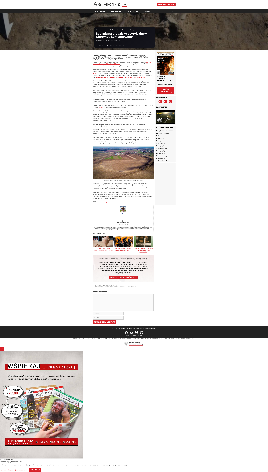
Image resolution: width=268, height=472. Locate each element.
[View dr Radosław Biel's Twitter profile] (103, 214)
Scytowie (125, 45)
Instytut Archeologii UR (111, 45)
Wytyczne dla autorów (150, 318)
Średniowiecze (160, 139)
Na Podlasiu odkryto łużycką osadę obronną (105, 275)
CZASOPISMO (100, 11)
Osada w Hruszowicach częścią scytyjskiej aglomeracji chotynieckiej (143, 240)
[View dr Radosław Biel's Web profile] (103, 219)
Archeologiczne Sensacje (163, 156)
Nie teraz (125, 459)
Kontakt (142, 318)
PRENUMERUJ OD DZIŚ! (166, 4)
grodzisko (103, 45)
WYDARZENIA (133, 11)
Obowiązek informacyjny (133, 318)
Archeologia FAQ (161, 154)
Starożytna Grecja (161, 144)
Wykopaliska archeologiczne (129, 29)
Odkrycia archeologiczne (110, 29)
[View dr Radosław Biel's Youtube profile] (103, 217)
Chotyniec (98, 45)
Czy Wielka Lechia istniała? (164, 129)
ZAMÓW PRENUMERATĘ (165, 90)
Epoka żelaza (99, 29)
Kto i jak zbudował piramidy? (164, 126)
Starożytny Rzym (161, 141)
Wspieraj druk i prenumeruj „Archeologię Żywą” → (104, 459)
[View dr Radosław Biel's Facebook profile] (103, 211)
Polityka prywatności (120, 318)
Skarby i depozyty (161, 151)
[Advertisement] (165, 180)
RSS (113, 318)
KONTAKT (147, 11)
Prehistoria (159, 131)
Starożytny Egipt (161, 146)
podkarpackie (119, 45)
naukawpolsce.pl (102, 206)
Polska (119, 29)
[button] (173, 11)
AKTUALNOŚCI (116, 11)
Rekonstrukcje (160, 149)
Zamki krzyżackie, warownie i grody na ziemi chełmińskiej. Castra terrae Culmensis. (115, 277)
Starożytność (160, 136)
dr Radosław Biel (128, 211)
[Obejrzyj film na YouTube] (165, 115)
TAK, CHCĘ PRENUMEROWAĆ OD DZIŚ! (123, 268)
